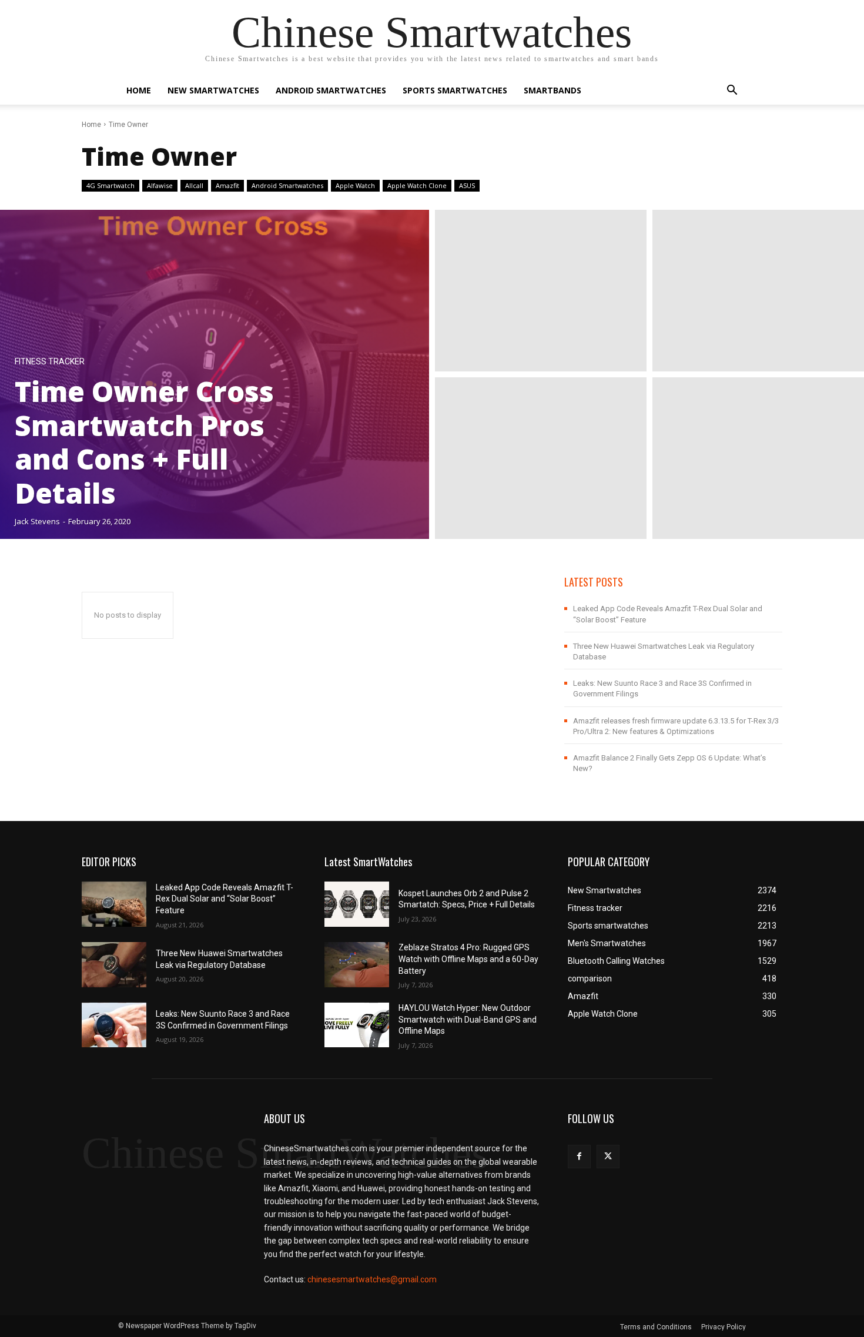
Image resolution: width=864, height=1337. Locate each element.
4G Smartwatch (110, 185)
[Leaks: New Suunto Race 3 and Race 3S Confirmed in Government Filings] (114, 1025)
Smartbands (552, 90)
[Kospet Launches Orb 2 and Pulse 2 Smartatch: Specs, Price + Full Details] (356, 904)
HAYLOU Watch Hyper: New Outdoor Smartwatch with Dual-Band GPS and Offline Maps (467, 1019)
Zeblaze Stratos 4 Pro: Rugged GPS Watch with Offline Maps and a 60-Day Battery (468, 959)
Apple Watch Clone (417, 185)
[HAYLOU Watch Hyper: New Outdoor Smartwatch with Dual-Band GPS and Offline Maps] (356, 1025)
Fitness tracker (50, 362)
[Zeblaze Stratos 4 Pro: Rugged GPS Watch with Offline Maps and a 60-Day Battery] (356, 964)
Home (138, 90)
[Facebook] (579, 1156)
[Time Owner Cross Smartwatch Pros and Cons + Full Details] (214, 374)
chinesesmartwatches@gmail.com (372, 1279)
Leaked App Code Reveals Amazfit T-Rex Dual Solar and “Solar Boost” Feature (224, 899)
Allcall (194, 185)
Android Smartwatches (331, 90)
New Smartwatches (213, 90)
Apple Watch (355, 185)
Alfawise (160, 185)
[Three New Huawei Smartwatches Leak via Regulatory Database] (114, 964)
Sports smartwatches (455, 90)
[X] (608, 1156)
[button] (732, 91)
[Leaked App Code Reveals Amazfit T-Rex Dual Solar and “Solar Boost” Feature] (114, 904)
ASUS (467, 185)
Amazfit (227, 185)
